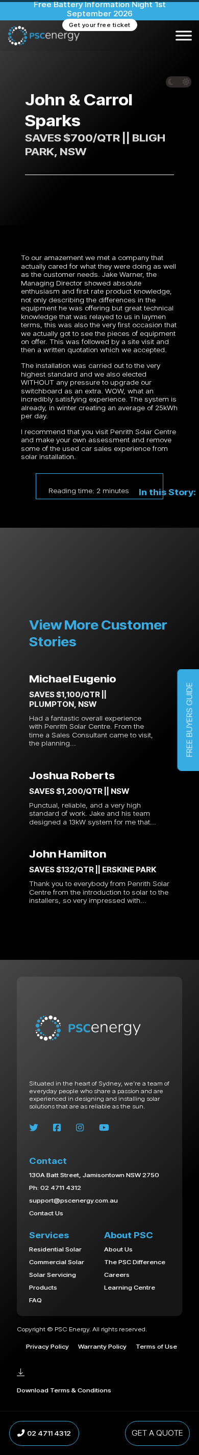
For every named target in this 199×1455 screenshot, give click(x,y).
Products (43, 1287)
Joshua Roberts (72, 775)
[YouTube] (104, 1128)
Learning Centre (129, 1287)
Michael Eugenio (72, 678)
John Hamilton (67, 853)
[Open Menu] (183, 35)
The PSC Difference (134, 1262)
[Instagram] (80, 1128)
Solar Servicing (52, 1274)
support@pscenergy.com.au (73, 1200)
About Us (118, 1249)
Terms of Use (156, 1346)
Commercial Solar (56, 1262)
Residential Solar (55, 1249)
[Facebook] (57, 1128)
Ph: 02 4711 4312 (55, 1187)
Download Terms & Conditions (64, 1390)
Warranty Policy (102, 1346)
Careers (117, 1274)
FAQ (35, 1300)
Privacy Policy (47, 1346)
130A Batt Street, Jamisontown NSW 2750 (94, 1175)
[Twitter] (33, 1128)
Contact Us (46, 1213)
